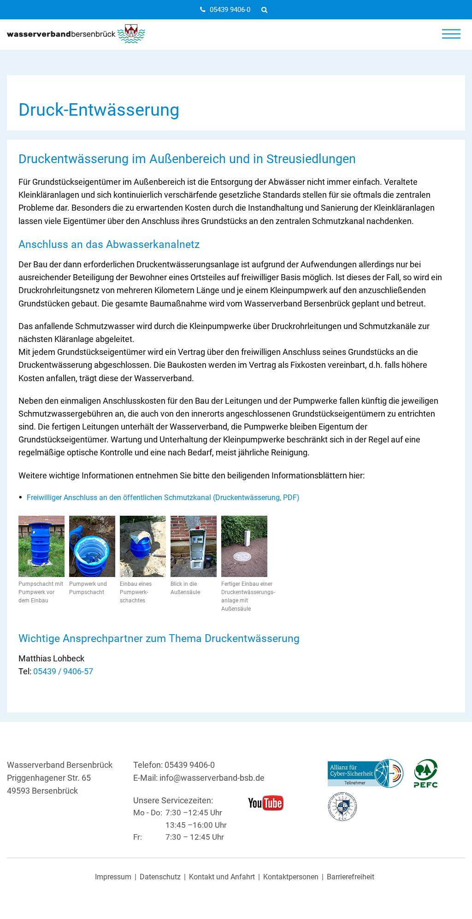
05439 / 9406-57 (63, 671)
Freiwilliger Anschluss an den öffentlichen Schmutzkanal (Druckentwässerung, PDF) (163, 497)
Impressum (113, 877)
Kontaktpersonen (291, 877)
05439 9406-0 (230, 10)
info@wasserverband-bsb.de (212, 778)
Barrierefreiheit (350, 877)
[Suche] (267, 9)
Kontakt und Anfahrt (222, 877)
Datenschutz (160, 877)
